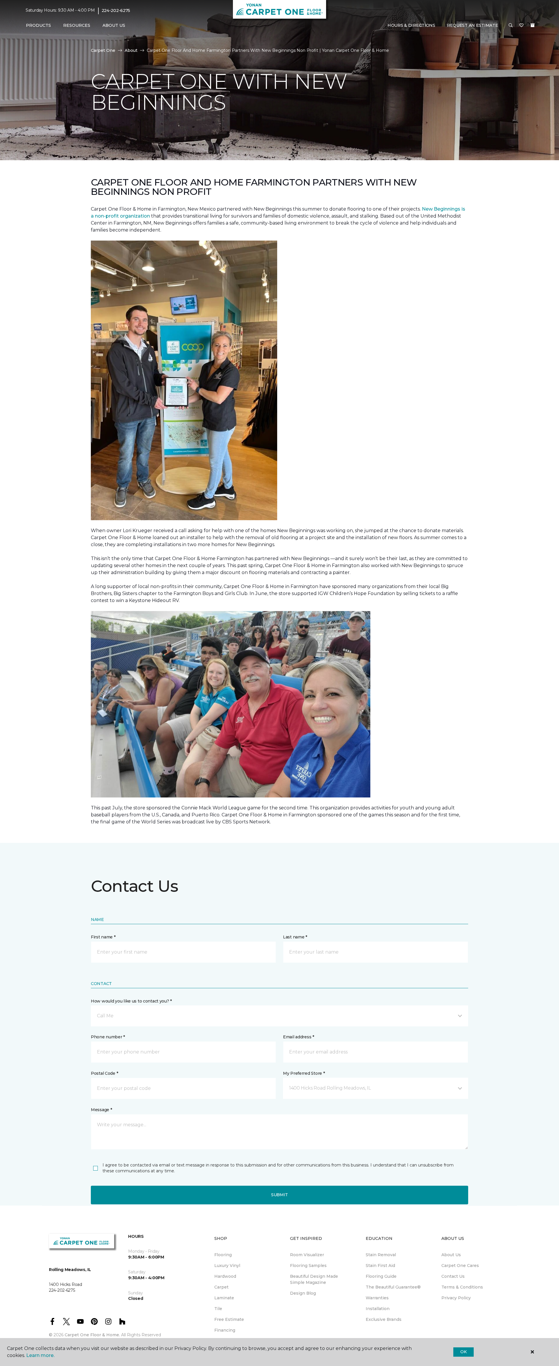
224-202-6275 (116, 10)
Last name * (295, 937)
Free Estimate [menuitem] (229, 1319)
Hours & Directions (411, 25)
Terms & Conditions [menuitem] (462, 1287)
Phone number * (108, 1037)
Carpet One (103, 50)
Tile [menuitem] (218, 1308)
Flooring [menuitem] (223, 1254)
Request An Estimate (472, 25)
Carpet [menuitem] (221, 1287)
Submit (279, 1194)
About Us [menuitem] (451, 1254)
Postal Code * (104, 1073)
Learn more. (40, 1355)
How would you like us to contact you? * (131, 1001)
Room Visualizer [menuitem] (307, 1254)
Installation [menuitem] (378, 1308)
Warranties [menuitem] (377, 1297)
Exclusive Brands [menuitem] (383, 1319)
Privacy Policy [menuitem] (456, 1297)
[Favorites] (521, 25)
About (131, 50)
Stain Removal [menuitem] (381, 1254)
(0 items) (532, 25)
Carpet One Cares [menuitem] (460, 1265)
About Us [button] (113, 25)
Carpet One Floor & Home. (92, 1334)
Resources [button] (76, 25)
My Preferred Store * (304, 1073)
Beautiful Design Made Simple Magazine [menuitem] (314, 1279)
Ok (463, 1351)
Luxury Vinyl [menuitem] (227, 1265)
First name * (103, 937)
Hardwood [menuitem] (225, 1276)
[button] (510, 25)
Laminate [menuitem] (224, 1297)
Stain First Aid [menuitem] (380, 1265)
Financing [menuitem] (224, 1330)
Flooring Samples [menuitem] (308, 1265)
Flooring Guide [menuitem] (381, 1276)
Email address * (298, 1037)
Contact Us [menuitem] (453, 1276)
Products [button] (38, 25)
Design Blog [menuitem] (303, 1293)
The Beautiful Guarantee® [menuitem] (393, 1287)
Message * (101, 1110)
